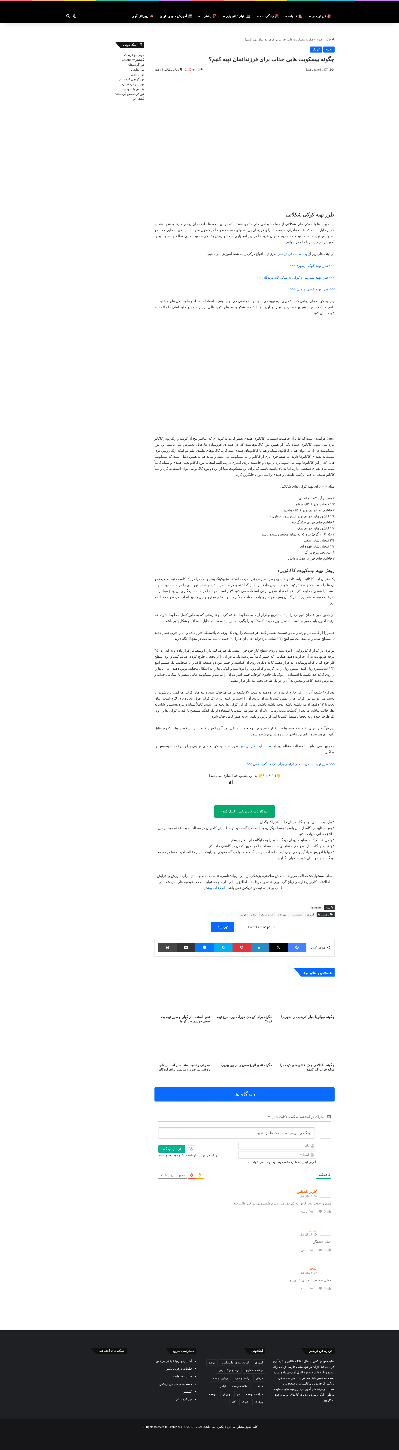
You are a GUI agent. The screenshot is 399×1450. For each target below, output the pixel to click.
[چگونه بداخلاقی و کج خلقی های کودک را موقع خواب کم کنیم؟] (307, 1044)
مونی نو (139, 55)
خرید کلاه (127, 55)
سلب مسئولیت (182, 1376)
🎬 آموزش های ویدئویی (176, 16)
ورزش (226, 1394)
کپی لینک (223, 927)
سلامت (259, 1386)
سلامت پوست (240, 1386)
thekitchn (316, 907)
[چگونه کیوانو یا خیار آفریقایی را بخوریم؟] (307, 996)
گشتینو (140, 60)
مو (238, 1394)
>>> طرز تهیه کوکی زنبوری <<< (312, 266)
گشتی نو (138, 98)
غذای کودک (267, 914)
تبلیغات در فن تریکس (179, 1368)
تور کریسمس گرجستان (129, 94)
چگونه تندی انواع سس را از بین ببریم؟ (246, 1065)
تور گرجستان (136, 64)
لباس (223, 1386)
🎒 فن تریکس (321, 16)
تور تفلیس (137, 69)
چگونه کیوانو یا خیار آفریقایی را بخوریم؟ (308, 1017)
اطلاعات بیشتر (214, 888)
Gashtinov (128, 60)
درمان (259, 1378)
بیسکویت (297, 914)
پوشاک (259, 1401)
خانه (329, 39)
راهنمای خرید (241, 1378)
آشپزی (310, 914)
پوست (212, 1394)
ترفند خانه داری (254, 1370)
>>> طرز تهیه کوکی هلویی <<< (312, 289)
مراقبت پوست (254, 1394)
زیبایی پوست (220, 1378)
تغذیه (319, 39)
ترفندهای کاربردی (229, 1370)
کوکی (243, 914)
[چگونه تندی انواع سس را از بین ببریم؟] (244, 1044)
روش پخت (283, 914)
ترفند (212, 1362)
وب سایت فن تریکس (292, 254)
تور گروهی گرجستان (131, 79)
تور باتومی (137, 74)
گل (234, 1401)
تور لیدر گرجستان (133, 84)
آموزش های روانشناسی (235, 1362)
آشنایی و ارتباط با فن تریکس (174, 1361)
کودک (316, 49)
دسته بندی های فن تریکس (175, 1384)
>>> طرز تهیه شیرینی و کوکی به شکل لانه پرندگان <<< (295, 277)
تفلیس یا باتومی (134, 89)
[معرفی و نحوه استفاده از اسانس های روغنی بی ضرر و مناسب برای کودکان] (182, 1044)
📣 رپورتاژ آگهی (142, 16)
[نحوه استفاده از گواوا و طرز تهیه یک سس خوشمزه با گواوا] (182, 996)
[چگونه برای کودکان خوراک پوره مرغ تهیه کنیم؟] (244, 996)
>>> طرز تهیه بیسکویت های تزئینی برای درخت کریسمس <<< (290, 764)
